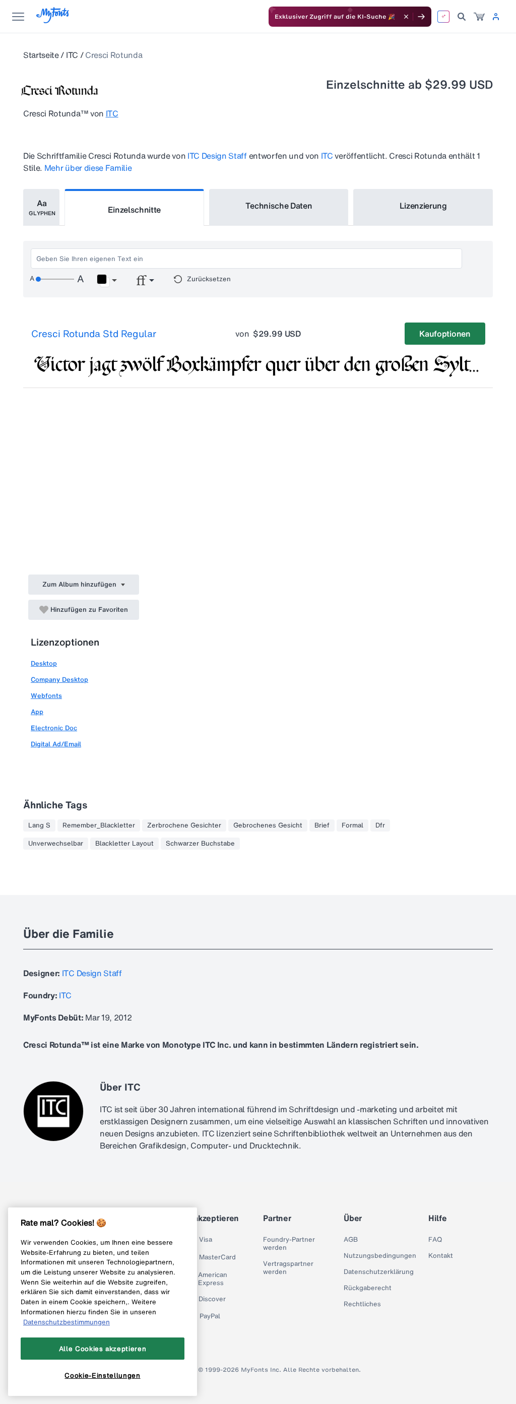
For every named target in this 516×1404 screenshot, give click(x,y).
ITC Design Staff (217, 156)
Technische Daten (278, 206)
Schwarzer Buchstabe (200, 844)
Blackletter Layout (124, 844)
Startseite (41, 55)
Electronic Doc (54, 728)
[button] (106, 281)
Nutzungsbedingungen (380, 1256)
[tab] (41, 207)
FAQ (435, 1240)
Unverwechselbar (55, 844)
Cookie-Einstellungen (102, 1375)
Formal (352, 825)
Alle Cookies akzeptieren (103, 1349)
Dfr (380, 825)
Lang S (39, 825)
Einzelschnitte (134, 210)
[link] (479, 17)
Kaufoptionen (444, 334)
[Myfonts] (53, 20)
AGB (351, 1240)
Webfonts (46, 695)
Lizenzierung (423, 206)
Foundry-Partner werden (289, 1244)
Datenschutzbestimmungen (66, 1322)
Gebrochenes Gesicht (267, 825)
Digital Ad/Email (56, 744)
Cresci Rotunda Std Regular (93, 334)
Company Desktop (59, 679)
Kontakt (440, 1256)
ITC (72, 55)
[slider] (55, 279)
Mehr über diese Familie (88, 168)
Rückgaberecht (368, 1288)
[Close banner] (406, 17)
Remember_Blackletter (98, 825)
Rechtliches (362, 1304)
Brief (322, 825)
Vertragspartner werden (288, 1268)
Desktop (44, 663)
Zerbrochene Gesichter (184, 825)
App (37, 712)
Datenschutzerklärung (379, 1272)
